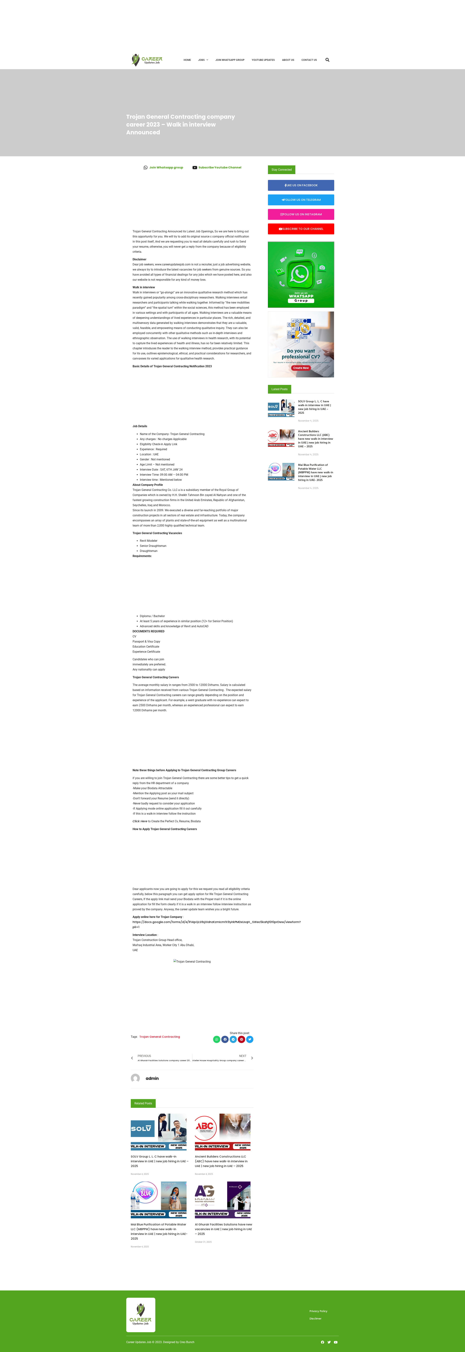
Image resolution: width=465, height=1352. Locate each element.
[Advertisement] (109, 25)
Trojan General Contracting (159, 1037)
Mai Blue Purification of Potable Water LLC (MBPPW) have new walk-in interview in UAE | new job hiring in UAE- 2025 (315, 472)
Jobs (201, 59)
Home (187, 59)
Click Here (140, 821)
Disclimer (316, 1318)
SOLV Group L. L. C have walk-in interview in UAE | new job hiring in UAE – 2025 (160, 1161)
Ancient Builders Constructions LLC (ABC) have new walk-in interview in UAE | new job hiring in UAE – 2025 (221, 1161)
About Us (288, 59)
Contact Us (309, 59)
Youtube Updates (263, 59)
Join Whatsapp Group (229, 59)
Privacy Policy (318, 1311)
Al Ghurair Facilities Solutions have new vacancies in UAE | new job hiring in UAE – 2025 (223, 1229)
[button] (217, 1039)
